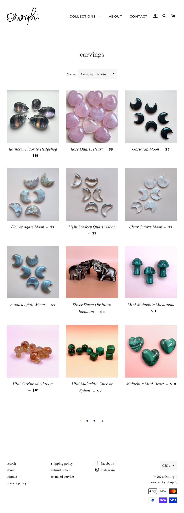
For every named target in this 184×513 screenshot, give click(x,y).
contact (138, 16)
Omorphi (170, 477)
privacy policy (16, 483)
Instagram (107, 470)
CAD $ (166, 466)
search (11, 463)
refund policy (60, 470)
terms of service (62, 477)
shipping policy (62, 463)
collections (83, 16)
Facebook (107, 463)
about (115, 16)
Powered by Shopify (163, 482)
